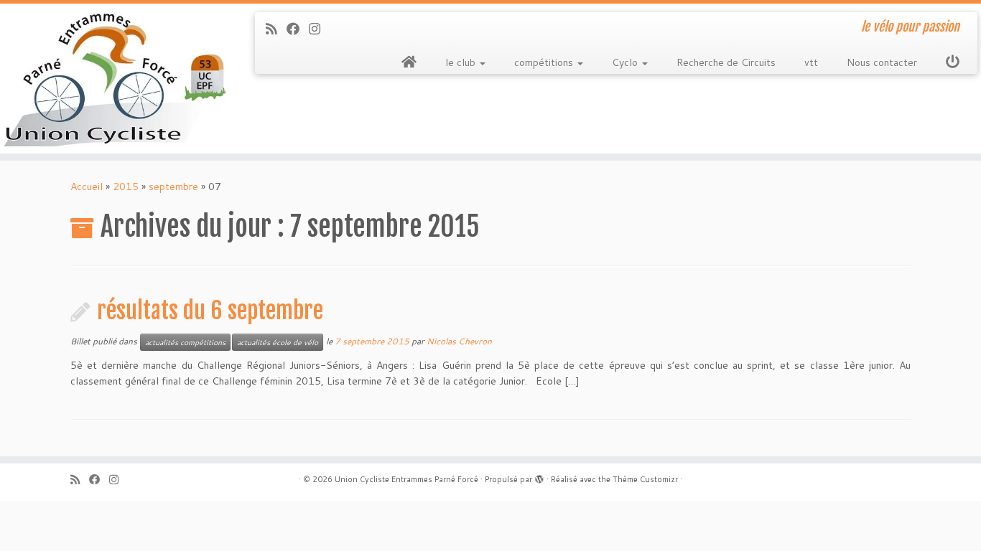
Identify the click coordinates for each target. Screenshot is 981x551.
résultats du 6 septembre (210, 310)
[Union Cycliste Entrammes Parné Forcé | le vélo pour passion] (113, 78)
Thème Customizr (645, 479)
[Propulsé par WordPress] (539, 476)
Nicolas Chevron (459, 341)
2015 (126, 186)
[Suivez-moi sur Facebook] (298, 28)
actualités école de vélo (277, 342)
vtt (811, 62)
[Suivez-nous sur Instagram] (319, 28)
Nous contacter (882, 62)
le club (461, 62)
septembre (173, 186)
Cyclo (626, 62)
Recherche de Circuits (726, 62)
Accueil (86, 186)
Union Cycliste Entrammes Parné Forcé (406, 479)
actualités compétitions (185, 342)
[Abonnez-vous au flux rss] (276, 28)
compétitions (545, 62)
